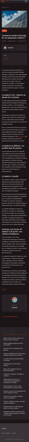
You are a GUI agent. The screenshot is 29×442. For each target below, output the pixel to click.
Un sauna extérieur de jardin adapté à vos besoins (13, 359)
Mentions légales (6, 433)
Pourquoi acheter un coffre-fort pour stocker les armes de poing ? (13, 407)
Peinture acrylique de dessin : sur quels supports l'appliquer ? (14, 402)
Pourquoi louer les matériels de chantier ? (12, 364)
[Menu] (25, 1)
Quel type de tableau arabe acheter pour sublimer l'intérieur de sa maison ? (14, 354)
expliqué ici (21, 136)
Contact (14, 433)
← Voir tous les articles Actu (10, 316)
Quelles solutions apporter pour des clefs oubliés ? (13, 344)
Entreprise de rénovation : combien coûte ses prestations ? (13, 397)
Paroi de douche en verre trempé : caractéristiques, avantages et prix (12, 386)
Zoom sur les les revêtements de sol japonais (13, 349)
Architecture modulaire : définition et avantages (13, 374)
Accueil (3, 7)
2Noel (4, 428)
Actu (8, 7)
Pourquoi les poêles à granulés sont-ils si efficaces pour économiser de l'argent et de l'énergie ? (14, 413)
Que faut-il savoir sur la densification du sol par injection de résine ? (14, 391)
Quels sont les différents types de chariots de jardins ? (12, 369)
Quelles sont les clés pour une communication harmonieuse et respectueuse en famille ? (12, 380)
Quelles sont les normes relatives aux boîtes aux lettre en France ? (13, 338)
